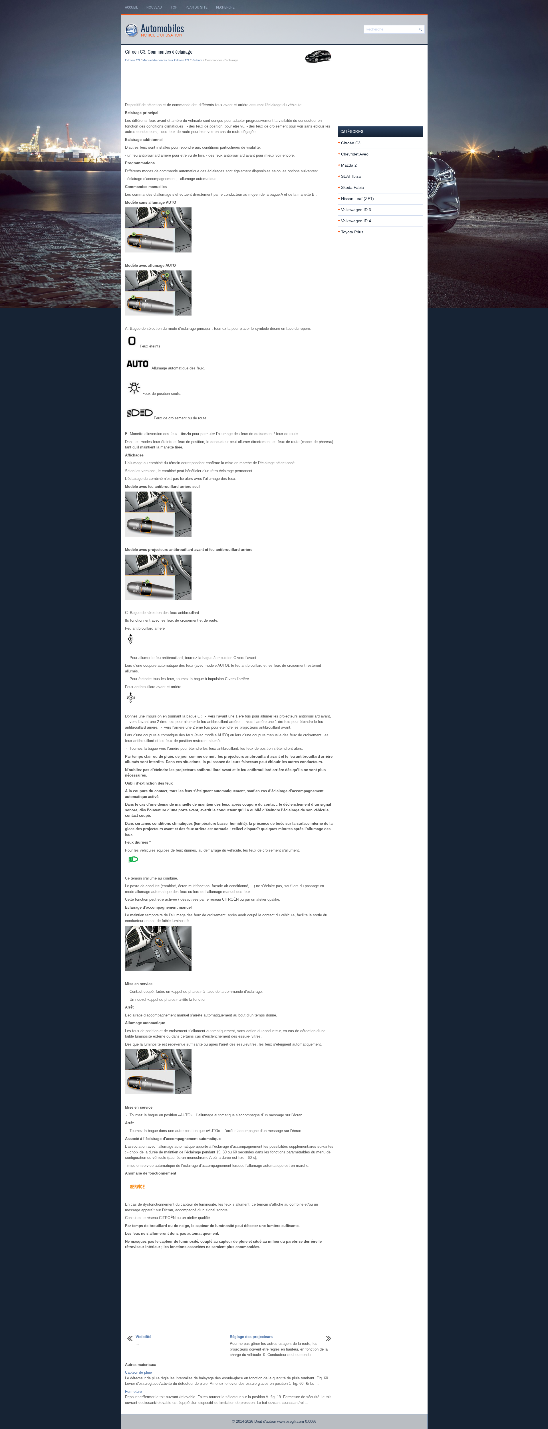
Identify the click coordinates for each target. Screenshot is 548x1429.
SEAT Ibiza (351, 176)
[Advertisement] (229, 83)
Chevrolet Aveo (354, 154)
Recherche (225, 7)
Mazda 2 (349, 165)
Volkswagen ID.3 (356, 209)
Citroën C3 (132, 60)
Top (173, 7)
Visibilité (197, 60)
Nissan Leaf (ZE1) (357, 198)
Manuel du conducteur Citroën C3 (165, 60)
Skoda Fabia (352, 187)
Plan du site (196, 7)
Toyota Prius (352, 232)
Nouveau (154, 7)
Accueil (131, 7)
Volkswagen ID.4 (356, 221)
